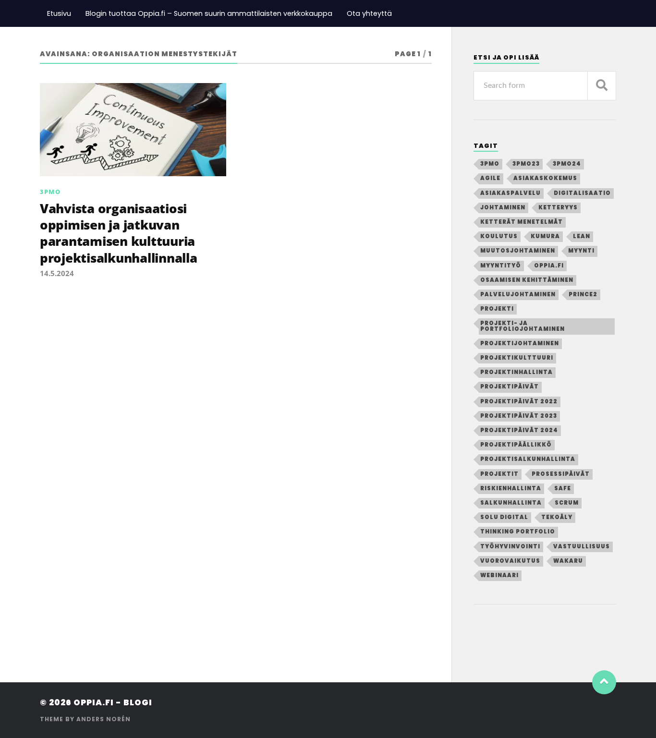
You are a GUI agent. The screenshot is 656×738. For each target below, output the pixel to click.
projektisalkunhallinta (527, 459)
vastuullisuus (581, 546)
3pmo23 (526, 164)
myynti (581, 250)
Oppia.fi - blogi (112, 702)
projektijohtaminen (519, 343)
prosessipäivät (561, 474)
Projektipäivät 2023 (518, 416)
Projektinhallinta (516, 372)
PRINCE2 (583, 294)
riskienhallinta (510, 488)
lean (581, 236)
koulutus (499, 236)
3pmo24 (567, 164)
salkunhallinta (511, 503)
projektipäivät (509, 386)
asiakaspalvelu (510, 193)
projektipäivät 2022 (519, 401)
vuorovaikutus (510, 561)
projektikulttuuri (516, 358)
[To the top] (604, 682)
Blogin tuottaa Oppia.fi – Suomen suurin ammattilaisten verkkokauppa (208, 13)
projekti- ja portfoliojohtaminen (522, 325)
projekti (497, 309)
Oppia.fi (549, 265)
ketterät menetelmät (521, 222)
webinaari (499, 575)
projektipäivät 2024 (519, 430)
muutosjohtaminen (517, 250)
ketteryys (558, 207)
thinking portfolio (517, 531)
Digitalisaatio (582, 193)
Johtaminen (502, 207)
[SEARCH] (601, 85)
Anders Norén (103, 719)
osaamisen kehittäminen (526, 280)
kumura (545, 236)
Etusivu (59, 13)
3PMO (50, 191)
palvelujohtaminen (518, 294)
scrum (567, 503)
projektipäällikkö (516, 444)
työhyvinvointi (510, 546)
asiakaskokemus (545, 178)
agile (490, 178)
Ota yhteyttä (369, 13)
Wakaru (568, 561)
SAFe (562, 488)
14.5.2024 (57, 273)
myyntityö (500, 265)
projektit (499, 474)
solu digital (504, 517)
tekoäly (556, 517)
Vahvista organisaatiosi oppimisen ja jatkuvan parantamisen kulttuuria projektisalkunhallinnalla (118, 233)
